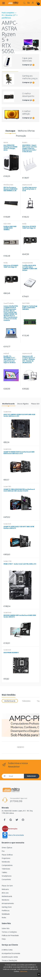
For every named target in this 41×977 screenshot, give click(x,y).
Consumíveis (6, 879)
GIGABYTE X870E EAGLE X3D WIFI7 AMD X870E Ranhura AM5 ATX (19, 527)
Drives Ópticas (7, 847)
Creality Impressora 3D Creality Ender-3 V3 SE (29, 189)
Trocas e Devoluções (9, 960)
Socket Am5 (7, 524)
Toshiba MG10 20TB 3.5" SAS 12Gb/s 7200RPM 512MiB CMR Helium (29, 267)
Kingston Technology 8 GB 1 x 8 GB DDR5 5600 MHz (29, 307)
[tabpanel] (20, 42)
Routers (24, 142)
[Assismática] (13, 3)
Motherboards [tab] (9, 701)
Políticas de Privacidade (10, 935)
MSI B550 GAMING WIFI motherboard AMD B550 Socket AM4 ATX (20, 616)
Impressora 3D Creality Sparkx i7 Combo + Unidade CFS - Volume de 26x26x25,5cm (28, 359)
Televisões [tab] (26, 701)
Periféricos (5, 910)
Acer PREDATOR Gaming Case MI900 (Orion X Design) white (10, 147)
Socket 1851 (7, 487)
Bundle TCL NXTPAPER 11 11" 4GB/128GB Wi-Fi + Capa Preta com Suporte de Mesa (10, 359)
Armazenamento (27, 263)
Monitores (5, 900)
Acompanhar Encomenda (11, 953)
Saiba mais (23, 971)
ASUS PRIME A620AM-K (11, 653)
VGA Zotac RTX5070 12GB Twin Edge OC (29, 227)
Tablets (4, 872)
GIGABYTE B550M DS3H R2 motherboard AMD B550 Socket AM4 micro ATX (19, 452)
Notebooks (6, 862)
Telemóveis (6, 869)
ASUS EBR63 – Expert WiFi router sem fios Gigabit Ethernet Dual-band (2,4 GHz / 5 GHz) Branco (29, 148)
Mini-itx (6, 142)
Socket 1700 (7, 561)
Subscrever (31, 776)
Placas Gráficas (7, 855)
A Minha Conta (7, 950)
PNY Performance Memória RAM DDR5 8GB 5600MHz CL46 (10, 189)
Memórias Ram (8, 185)
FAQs (4, 939)
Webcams (5, 889)
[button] (24, 2)
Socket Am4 (7, 412)
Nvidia (24, 224)
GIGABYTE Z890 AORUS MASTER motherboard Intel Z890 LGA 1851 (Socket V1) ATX (19, 490)
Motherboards (7, 896)
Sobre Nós (5, 928)
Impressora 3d (27, 185)
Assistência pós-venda (10, 957)
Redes (4, 917)
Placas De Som (7, 886)
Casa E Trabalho (9, 303)
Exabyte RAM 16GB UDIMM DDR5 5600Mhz (10, 228)
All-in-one (5, 893)
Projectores (6, 858)
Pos (3, 851)
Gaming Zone (7, 907)
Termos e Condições (9, 932)
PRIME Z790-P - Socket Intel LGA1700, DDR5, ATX (20, 564)
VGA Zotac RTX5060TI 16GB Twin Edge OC (11, 266)
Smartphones (6, 876)
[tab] (10, 130)
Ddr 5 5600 (7, 224)
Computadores (7, 865)
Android (6, 353)
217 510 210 (16, 801)
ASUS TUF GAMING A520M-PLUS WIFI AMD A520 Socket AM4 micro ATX (19, 415)
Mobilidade (6, 914)
